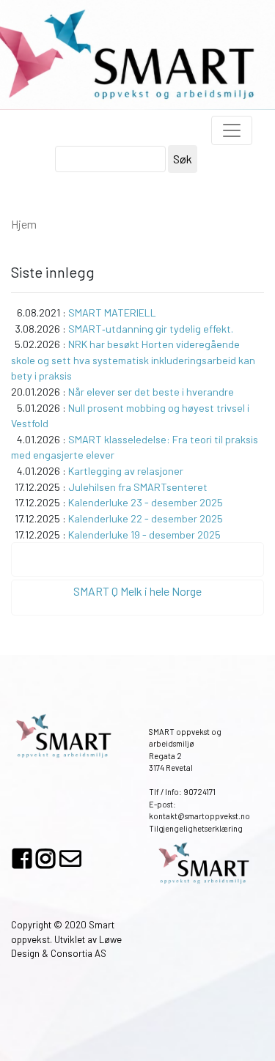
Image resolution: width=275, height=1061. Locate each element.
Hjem (24, 224)
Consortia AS (78, 953)
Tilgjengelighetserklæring (196, 828)
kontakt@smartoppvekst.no (199, 816)
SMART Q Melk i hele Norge (137, 591)
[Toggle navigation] (231, 130)
